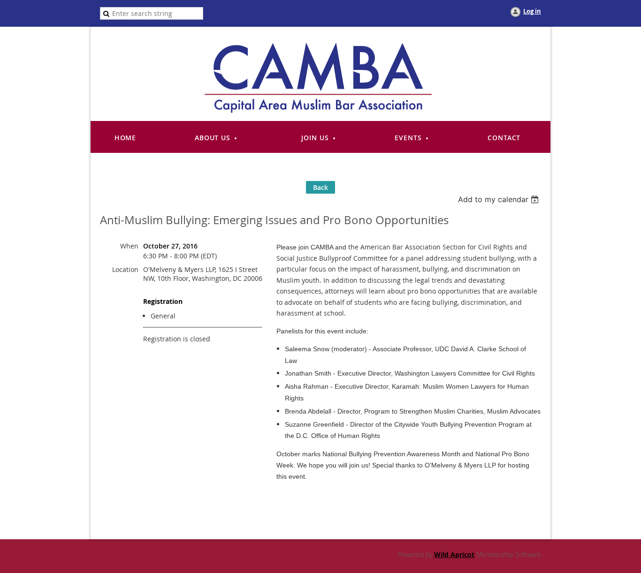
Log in (532, 11)
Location (125, 269)
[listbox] (499, 199)
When (129, 245)
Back (320, 187)
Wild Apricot (454, 554)
